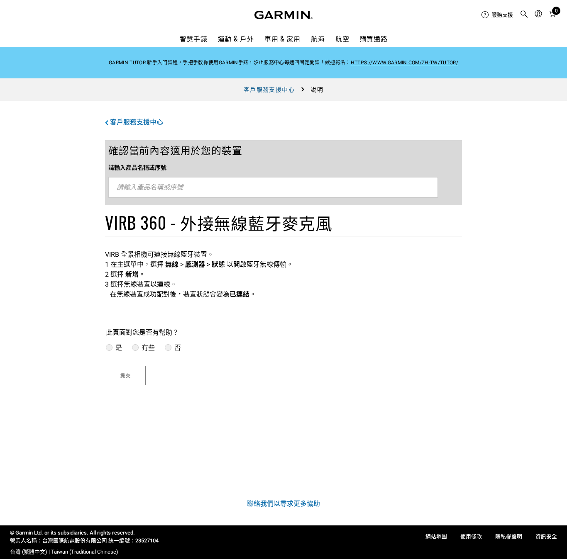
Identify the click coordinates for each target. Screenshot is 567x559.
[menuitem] (497, 15)
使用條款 (471, 536)
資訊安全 (546, 536)
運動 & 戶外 (236, 39)
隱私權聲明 (508, 536)
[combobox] (273, 187)
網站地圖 (436, 536)
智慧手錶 (194, 39)
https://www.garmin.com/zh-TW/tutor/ (404, 63)
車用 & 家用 (282, 39)
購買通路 (374, 39)
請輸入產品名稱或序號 (137, 167)
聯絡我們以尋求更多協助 (283, 504)
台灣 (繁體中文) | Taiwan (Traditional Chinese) (64, 552)
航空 (342, 39)
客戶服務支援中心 (269, 89)
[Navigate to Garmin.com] (283, 15)
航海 (318, 39)
